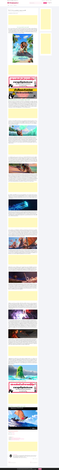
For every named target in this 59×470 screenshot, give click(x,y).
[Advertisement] (22, 20)
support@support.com (15, 0)
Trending (50, 0)
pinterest (13, 432)
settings (35, 469)
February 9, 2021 (11, 9)
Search (45, 3)
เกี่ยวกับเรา (15, 5)
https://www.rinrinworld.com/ (15, 439)
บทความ (11, 5)
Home (8, 5)
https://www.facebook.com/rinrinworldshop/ (18, 438)
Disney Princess (43, 0)
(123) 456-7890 (10, 0)
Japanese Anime (47, 0)
